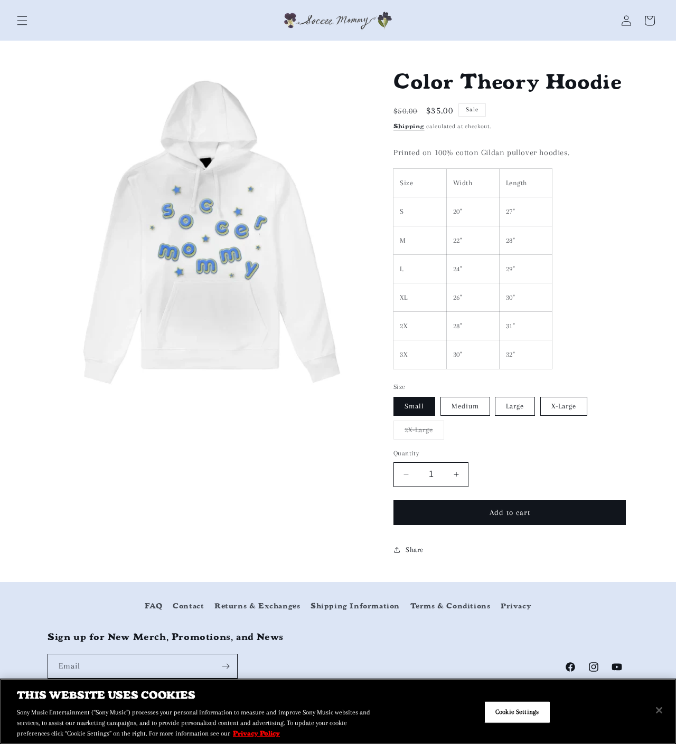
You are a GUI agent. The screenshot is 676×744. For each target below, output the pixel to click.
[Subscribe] (225, 666)
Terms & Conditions (450, 606)
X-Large (563, 406)
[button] (22, 20)
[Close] (659, 710)
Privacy (516, 606)
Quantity (406, 453)
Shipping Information (355, 606)
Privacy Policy (256, 733)
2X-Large (424, 432)
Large (515, 406)
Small (414, 406)
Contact (188, 606)
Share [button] (415, 550)
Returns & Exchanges (257, 606)
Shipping (409, 126)
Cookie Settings (517, 711)
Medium (465, 406)
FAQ (154, 606)
